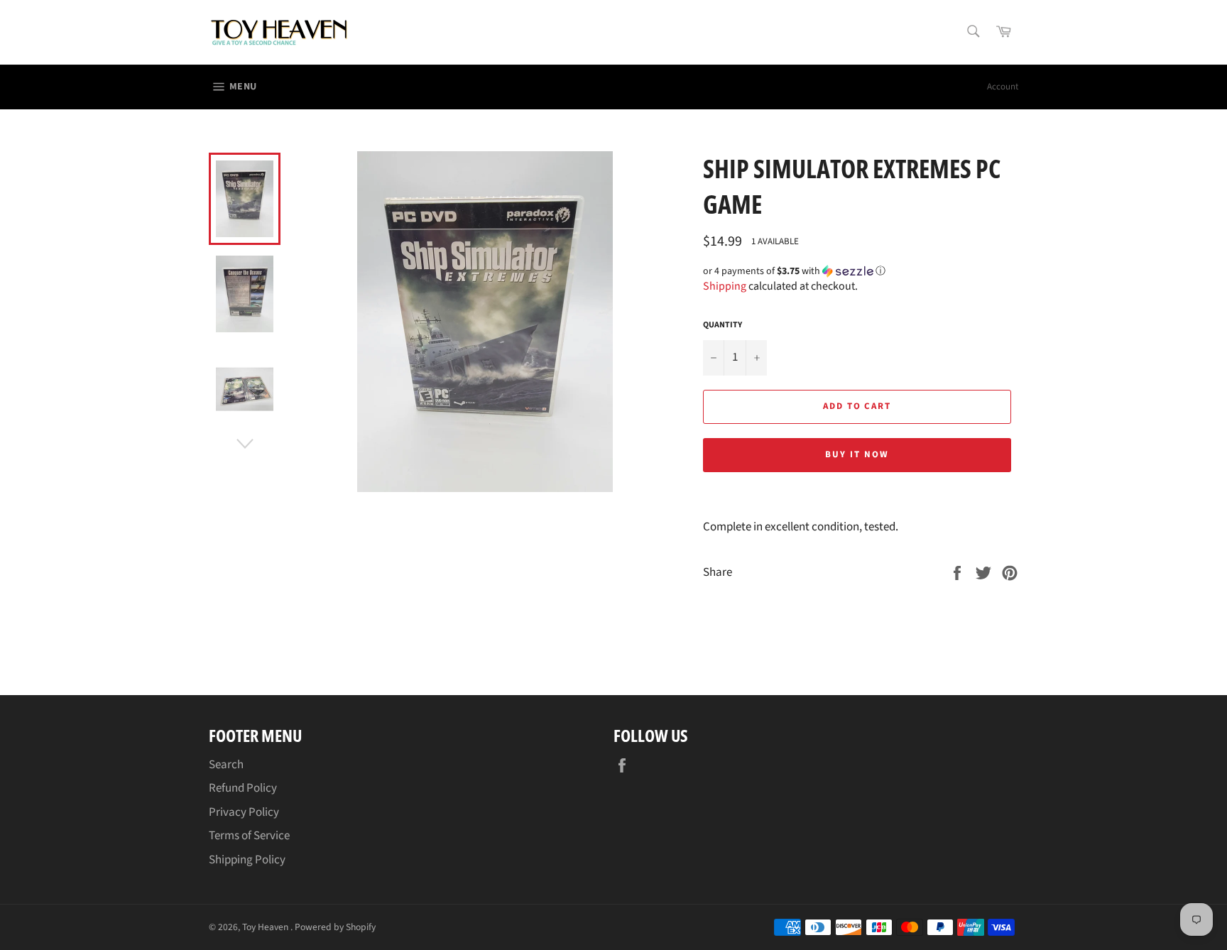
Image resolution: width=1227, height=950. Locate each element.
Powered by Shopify (335, 927)
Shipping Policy (247, 859)
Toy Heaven (266, 927)
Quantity (722, 325)
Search (226, 764)
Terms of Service (249, 835)
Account (1002, 86)
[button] (860, 271)
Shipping (724, 286)
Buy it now (857, 454)
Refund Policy (243, 788)
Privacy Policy (244, 812)
